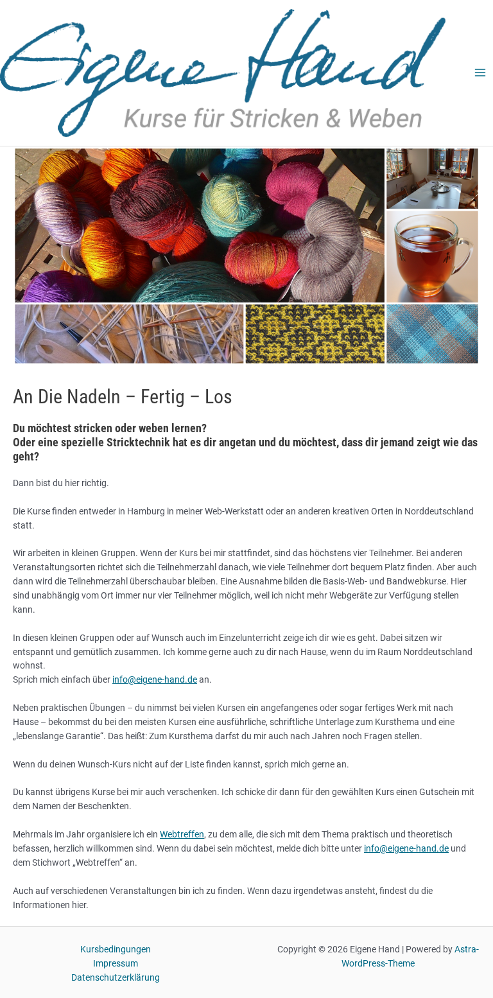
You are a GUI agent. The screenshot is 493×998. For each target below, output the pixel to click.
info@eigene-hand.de (154, 679)
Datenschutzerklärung (115, 977)
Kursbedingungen (115, 949)
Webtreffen (182, 834)
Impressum (115, 963)
